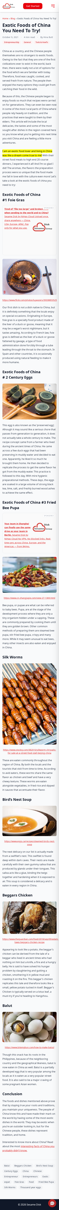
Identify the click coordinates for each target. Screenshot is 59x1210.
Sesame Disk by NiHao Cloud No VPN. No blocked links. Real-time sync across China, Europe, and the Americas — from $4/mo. (27, 535)
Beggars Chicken (22, 1165)
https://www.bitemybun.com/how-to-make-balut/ (29, 1047)
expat (7, 1181)
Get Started (32, 6)
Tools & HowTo (42, 42)
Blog (13, 18)
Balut (7, 1165)
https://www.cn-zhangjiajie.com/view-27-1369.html (29, 597)
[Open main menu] (53, 6)
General (27, 42)
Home (5, 18)
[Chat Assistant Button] (52, 1203)
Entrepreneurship (11, 42)
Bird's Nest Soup (44, 1165)
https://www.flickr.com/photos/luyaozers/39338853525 (29, 300)
